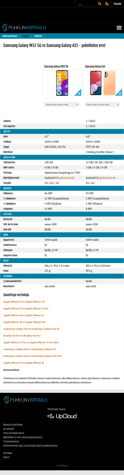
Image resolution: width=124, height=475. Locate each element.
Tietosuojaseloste (11, 441)
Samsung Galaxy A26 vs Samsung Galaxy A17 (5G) (32, 356)
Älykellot (38, 36)
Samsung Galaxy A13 (95, 66)
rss (107, 4)
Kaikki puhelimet (9, 36)
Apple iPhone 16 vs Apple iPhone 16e (24, 322)
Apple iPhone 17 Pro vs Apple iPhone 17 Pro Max (31, 342)
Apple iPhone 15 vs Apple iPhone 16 (23, 362)
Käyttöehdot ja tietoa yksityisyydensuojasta (22, 437)
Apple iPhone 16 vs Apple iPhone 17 (23, 315)
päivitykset (66, 177)
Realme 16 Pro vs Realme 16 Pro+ (22, 335)
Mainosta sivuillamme (13, 424)
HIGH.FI (6, 457)
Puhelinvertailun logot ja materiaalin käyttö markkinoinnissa (30, 445)
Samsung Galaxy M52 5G (56, 66)
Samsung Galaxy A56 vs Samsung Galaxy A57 (29, 349)
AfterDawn (7, 453)
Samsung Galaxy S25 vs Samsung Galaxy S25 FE (31, 328)
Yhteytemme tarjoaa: (56, 409)
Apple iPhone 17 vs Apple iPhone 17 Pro (25, 308)
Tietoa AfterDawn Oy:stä (13, 433)
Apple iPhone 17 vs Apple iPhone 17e (24, 301)
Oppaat (26, 36)
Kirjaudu (117, 3)
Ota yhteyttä (8, 429)
